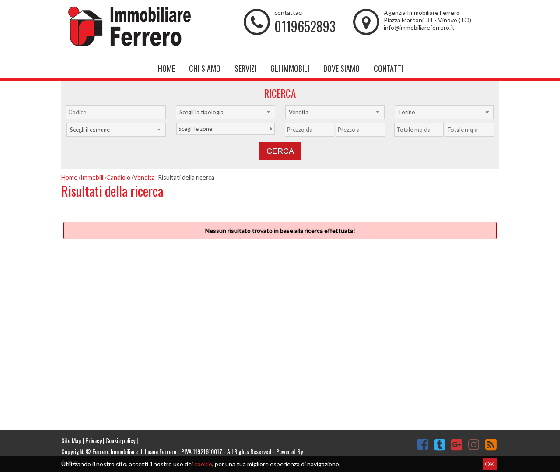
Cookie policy (120, 440)
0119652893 (305, 26)
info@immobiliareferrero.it (419, 27)
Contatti (388, 68)
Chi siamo (204, 68)
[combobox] (225, 112)
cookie (203, 464)
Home (166, 68)
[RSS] (491, 444)
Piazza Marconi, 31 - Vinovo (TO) (427, 20)
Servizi (245, 68)
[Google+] (457, 444)
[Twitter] (440, 444)
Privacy (93, 440)
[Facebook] (422, 444)
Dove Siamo (341, 68)
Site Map (71, 440)
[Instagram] (474, 444)
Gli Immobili (289, 68)
